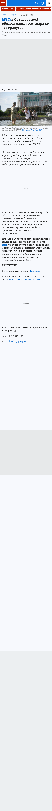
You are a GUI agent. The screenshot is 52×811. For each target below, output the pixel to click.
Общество (14, 15)
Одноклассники (32, 279)
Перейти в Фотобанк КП (32, 130)
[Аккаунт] (49, 3)
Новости (20, 9)
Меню (3, 3)
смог (4, 244)
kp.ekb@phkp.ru (18, 341)
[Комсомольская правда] (14, 3)
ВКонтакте (14, 279)
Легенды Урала (8, 9)
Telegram (35, 271)
